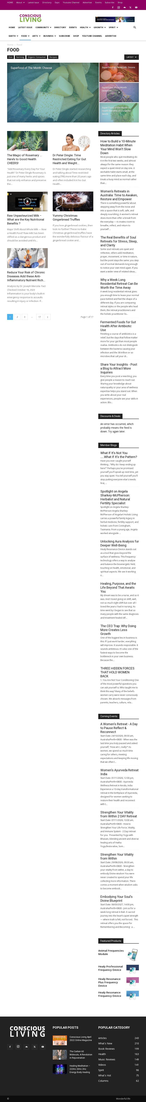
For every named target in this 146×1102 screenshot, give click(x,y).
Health (84, 27)
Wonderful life (123, 1098)
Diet (10, 57)
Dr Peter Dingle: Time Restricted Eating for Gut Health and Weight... (69, 159)
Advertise (87, 2)
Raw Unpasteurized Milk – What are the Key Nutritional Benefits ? (25, 219)
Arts (35, 36)
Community (42, 27)
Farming (20, 57)
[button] (134, 27)
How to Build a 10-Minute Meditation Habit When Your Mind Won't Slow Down (118, 147)
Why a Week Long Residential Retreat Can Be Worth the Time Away (119, 283)
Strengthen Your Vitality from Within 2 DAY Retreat (118, 814)
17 (39, 316)
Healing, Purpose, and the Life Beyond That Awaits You (118, 587)
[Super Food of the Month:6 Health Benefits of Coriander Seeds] (119, 112)
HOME (10, 2)
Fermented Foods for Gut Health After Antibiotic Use (118, 326)
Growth (98, 27)
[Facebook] (112, 7)
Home (10, 44)
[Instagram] (118, 7)
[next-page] (48, 317)
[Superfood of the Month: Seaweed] (119, 92)
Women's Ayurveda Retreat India (119, 772)
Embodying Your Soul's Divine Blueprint (116, 898)
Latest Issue (33, 2)
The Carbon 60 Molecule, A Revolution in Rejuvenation (81, 1054)
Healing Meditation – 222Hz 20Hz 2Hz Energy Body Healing (80, 1069)
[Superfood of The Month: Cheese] (53, 93)
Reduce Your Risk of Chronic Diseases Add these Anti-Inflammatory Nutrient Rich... (26, 276)
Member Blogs (108, 445)
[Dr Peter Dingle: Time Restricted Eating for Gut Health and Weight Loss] (73, 141)
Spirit (112, 27)
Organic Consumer (37, 57)
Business (48, 36)
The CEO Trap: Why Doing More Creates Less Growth (118, 630)
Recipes (53, 57)
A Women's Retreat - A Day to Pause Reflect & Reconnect (119, 728)
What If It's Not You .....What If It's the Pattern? (118, 455)
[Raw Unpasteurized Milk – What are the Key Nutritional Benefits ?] (27, 201)
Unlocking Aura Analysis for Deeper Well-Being (119, 543)
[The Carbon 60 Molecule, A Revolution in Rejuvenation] (60, 1055)
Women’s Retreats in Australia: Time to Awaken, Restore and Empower (118, 195)
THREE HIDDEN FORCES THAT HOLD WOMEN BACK (117, 672)
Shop (120, 2)
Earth (12, 36)
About (19, 2)
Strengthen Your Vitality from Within (117, 856)
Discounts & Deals (110, 416)
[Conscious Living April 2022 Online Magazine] (60, 1040)
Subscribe (109, 2)
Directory (46, 2)
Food (24, 36)
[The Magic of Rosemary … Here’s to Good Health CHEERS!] (27, 141)
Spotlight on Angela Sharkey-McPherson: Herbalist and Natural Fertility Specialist (115, 497)
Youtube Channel (71, 2)
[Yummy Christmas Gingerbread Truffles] (73, 201)
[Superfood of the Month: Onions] (119, 72)
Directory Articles (110, 133)
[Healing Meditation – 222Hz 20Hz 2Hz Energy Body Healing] (60, 1069)
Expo (57, 2)
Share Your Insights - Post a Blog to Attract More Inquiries (118, 368)
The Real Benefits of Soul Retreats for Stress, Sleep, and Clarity (118, 241)
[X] (130, 7)
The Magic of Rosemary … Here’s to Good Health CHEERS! (24, 159)
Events (98, 2)
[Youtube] (136, 7)
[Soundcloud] (124, 7)
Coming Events (108, 716)
